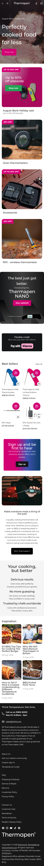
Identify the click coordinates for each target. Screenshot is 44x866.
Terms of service (9, 818)
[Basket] (41, 3)
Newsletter (7, 813)
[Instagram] (7, 828)
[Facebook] (3, 828)
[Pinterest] (19, 828)
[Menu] (2, 3)
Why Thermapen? (22, 551)
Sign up (22, 464)
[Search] (7, 3)
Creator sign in (8, 762)
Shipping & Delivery (11, 779)
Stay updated (22, 303)
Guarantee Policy (9, 792)
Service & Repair (9, 784)
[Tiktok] (15, 828)
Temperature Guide (10, 767)
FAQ (4, 775)
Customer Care (8, 809)
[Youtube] (11, 828)
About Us (6, 754)
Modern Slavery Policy (12, 822)
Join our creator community (14, 758)
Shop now (9, 52)
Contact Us (7, 805)
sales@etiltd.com (13, 722)
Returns (5, 788)
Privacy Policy (8, 796)
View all (38, 364)
